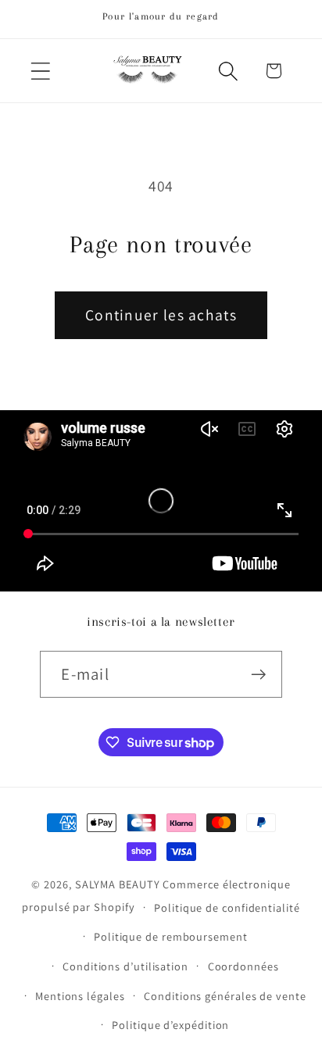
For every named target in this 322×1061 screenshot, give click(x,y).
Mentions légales (80, 995)
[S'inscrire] (259, 674)
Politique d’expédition (170, 1024)
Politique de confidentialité (226, 907)
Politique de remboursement (171, 936)
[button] (40, 70)
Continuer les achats (161, 315)
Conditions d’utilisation (125, 966)
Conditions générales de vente (225, 995)
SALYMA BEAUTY (117, 884)
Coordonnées (243, 966)
